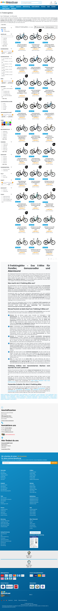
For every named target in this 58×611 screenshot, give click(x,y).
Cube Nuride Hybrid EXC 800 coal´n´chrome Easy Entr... (22, 160)
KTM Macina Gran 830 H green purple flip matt (36, 228)
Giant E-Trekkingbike (20, 395)
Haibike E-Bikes (32, 487)
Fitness (43, 6)
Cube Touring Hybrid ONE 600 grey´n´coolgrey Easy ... (49, 251)
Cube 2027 (3, 479)
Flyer (9, 381)
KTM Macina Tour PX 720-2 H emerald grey (22, 250)
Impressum (10, 600)
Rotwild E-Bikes (32, 486)
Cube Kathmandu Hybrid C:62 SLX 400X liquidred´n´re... (35, 160)
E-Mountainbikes (33, 472)
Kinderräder (3, 476)
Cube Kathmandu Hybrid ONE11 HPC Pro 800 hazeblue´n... (49, 160)
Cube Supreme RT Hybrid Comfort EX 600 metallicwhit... (49, 92)
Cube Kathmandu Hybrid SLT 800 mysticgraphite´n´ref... (22, 183)
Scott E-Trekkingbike (32, 394)
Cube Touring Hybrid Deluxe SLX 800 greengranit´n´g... (35, 92)
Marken (13, 8)
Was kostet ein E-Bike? (5, 525)
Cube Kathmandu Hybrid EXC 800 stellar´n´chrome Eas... (22, 115)
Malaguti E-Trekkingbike (21, 396)
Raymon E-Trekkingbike (40, 395)
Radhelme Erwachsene (34, 502)
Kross (48, 380)
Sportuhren (3, 512)
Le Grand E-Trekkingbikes (12, 397)
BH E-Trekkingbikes (49, 395)
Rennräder (3, 472)
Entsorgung (3, 538)
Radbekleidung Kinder (34, 500)
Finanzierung (3, 542)
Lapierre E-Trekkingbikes (43, 397)
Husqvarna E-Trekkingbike (30, 395)
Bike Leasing (3, 544)
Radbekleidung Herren (34, 499)
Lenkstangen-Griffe (4, 503)
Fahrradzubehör (41, 388)
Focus (11, 381)
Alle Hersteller (13, 399)
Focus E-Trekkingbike (11, 396)
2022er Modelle (33, 513)
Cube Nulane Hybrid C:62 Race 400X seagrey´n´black (49, 46)
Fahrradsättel (3, 500)
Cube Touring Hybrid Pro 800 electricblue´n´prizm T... (49, 115)
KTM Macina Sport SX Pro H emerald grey (35, 250)
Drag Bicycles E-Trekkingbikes (31, 397)
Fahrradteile (35, 6)
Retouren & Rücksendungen (6, 541)
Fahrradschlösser (4, 484)
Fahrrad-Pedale (4, 497)
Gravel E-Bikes (32, 473)
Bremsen (2, 502)
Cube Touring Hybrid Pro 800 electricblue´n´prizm (22, 46)
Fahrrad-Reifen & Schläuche (6, 499)
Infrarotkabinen (4, 513)
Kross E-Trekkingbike (50, 394)
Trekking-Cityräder (4, 474)
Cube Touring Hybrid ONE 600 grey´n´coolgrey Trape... (22, 137)
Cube (32, 380)
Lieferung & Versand (4, 539)
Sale (48, 6)
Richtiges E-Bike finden (5, 520)
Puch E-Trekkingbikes (53, 397)
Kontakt (31, 528)
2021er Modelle (33, 512)
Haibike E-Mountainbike (34, 479)
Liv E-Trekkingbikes (21, 397)
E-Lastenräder (32, 477)
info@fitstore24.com (8, 431)
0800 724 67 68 (8, 430)
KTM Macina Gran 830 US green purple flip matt (36, 205)
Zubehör (18, 6)
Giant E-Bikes (32, 490)
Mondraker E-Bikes (33, 489)
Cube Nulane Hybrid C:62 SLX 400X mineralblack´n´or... (49, 69)
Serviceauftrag (32, 525)
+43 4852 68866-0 (8, 428)
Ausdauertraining (4, 509)
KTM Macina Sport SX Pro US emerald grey (49, 182)
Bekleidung (26, 6)
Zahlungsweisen (4, 533)
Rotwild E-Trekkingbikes (5, 399)
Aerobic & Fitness (4, 515)
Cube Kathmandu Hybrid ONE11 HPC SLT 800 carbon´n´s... (22, 205)
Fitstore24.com (30, 603)
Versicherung (3, 545)
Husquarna (41, 380)
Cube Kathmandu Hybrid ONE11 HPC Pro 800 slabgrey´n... (36, 115)
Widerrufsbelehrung (4, 536)
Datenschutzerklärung (22, 600)
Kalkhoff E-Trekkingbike (11, 395)
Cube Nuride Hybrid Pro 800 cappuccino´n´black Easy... (22, 228)
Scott (14, 381)
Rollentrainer (3, 477)
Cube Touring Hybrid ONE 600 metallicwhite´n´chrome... (22, 69)
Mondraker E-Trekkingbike (32, 396)
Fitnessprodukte (33, 515)
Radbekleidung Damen (34, 497)
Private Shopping (33, 526)
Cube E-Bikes (32, 484)
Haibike (36, 380)
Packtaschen (36, 389)
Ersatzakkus (27, 389)
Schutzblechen (19, 389)
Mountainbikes (3, 473)
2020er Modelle (33, 510)
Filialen (31, 522)
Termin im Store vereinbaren (7, 420)
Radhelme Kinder (33, 503)
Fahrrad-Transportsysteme (6, 490)
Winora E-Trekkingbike (14, 394)
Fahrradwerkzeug (4, 487)
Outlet (53, 6)
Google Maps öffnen (5, 449)
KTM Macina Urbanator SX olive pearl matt (49, 137)
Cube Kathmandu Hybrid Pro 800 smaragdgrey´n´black (35, 46)
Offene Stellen (32, 523)
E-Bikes (12, 6)
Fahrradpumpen (4, 489)
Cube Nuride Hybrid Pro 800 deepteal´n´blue (35, 183)
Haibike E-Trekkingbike (5, 394)
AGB (1, 535)
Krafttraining (3, 510)
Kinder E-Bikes (32, 476)
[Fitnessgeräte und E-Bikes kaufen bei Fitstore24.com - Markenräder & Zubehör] (9, 2)
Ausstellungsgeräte (33, 509)
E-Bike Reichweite (4, 526)
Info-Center (6, 8)
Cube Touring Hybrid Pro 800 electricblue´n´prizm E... (35, 69)
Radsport (5, 6)
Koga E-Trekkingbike (24, 394)
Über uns (31, 520)
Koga (45, 380)
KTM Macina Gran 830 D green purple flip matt (49, 228)
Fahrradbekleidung (12, 390)
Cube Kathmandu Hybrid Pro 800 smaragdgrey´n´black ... (22, 92)
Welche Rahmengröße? (5, 523)
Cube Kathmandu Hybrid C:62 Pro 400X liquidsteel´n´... (35, 137)
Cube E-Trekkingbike (41, 394)
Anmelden (54, 462)
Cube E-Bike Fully (33, 492)
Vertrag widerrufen (35, 532)
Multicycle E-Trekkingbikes (44, 396)
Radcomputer (3, 486)
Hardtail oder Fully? (4, 522)
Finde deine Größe (40, 27)
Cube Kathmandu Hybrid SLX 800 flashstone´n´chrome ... (49, 206)
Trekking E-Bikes (33, 474)
